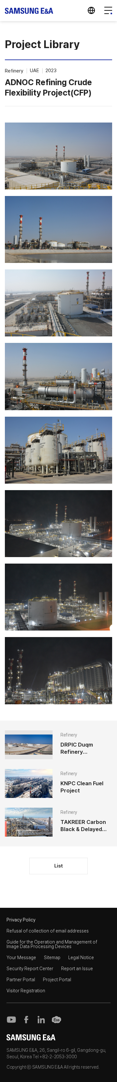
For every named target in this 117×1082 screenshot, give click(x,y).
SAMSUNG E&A (29, 10)
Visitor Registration (25, 990)
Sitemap (52, 957)
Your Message (21, 957)
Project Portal (57, 979)
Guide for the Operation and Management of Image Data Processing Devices (51, 944)
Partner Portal (20, 979)
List (58, 866)
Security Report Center (29, 968)
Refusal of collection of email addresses (47, 930)
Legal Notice (81, 957)
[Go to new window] (11, 1019)
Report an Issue (77, 968)
